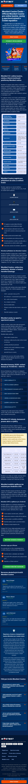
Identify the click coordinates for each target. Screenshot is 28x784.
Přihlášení (20, 5)
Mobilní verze (5, 759)
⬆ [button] (25, 777)
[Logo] (7, 2)
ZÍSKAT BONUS (14, 781)
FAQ (13, 759)
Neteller (20, 743)
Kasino (4, 756)
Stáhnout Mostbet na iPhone (14, 566)
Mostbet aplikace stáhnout (14, 539)
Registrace (5, 750)
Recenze (4, 753)
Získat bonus (14, 37)
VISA (3, 743)
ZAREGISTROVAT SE (7, 5)
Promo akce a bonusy (15, 753)
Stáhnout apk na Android (14, 41)
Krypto (3, 746)
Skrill (15, 743)
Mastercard (9, 743)
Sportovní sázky (14, 750)
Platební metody (12, 756)
